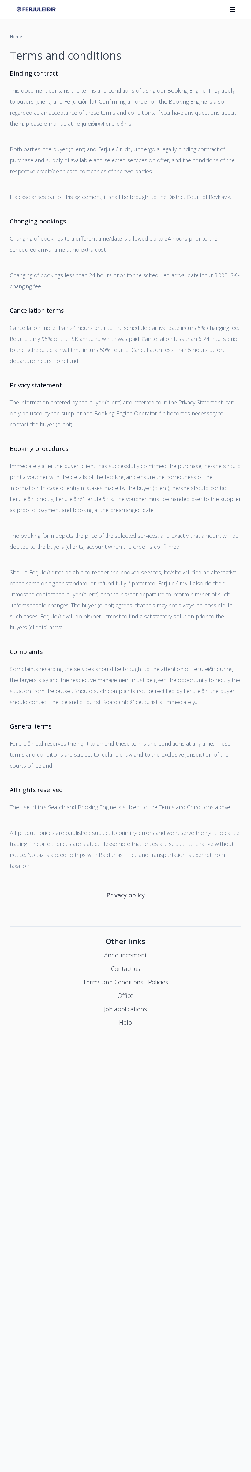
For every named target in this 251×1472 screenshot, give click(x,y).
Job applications (125, 1009)
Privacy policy (126, 895)
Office (125, 995)
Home (16, 36)
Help (125, 1022)
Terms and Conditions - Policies (125, 982)
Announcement (125, 955)
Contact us (125, 969)
